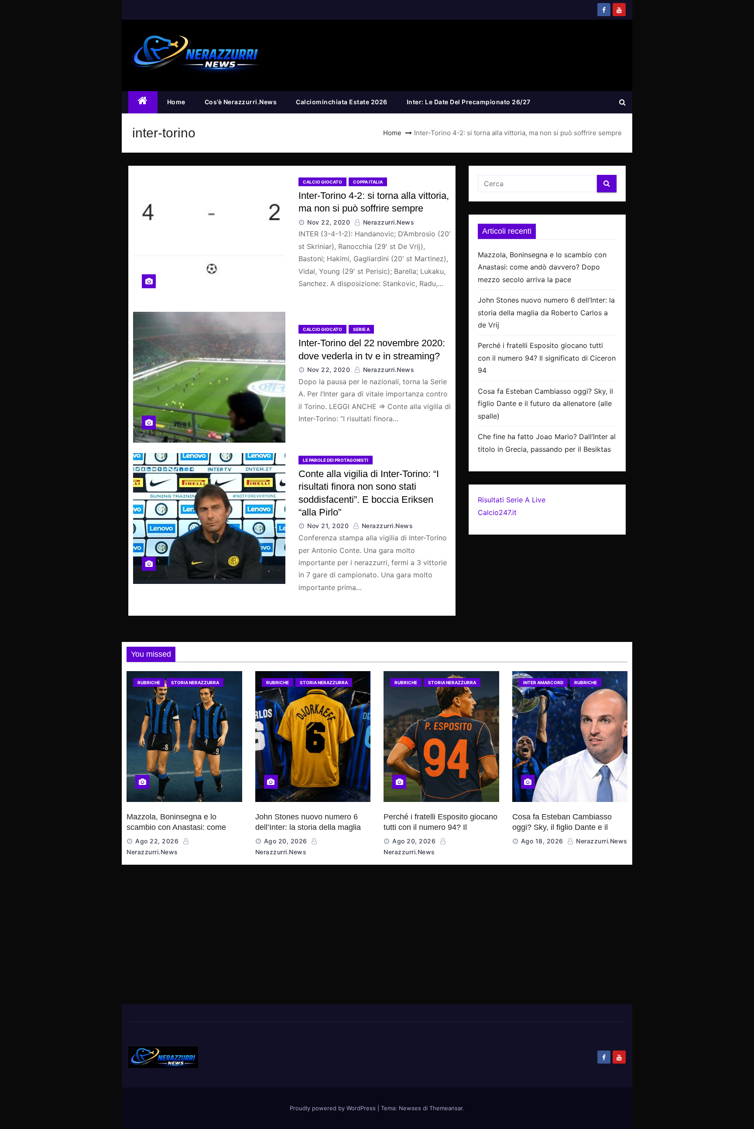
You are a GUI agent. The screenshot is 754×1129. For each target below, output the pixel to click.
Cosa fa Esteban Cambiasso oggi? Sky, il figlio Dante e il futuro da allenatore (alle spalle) (545, 403)
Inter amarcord (543, 682)
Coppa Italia (368, 181)
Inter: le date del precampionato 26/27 (469, 102)
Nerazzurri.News (387, 222)
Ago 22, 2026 (156, 841)
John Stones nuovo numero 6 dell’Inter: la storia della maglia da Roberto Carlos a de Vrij (546, 312)
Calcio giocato (322, 181)
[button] (622, 102)
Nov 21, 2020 (328, 525)
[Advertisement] (377, 939)
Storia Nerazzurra (195, 682)
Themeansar (446, 1108)
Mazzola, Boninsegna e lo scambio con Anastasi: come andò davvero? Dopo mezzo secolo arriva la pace (542, 267)
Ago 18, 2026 (542, 841)
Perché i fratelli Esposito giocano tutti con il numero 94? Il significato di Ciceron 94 (547, 358)
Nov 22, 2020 (328, 222)
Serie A (361, 329)
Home (176, 102)
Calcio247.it (497, 512)
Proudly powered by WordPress (333, 1108)
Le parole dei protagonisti (335, 460)
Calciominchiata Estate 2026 (341, 102)
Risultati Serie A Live (511, 499)
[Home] (143, 102)
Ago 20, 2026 (285, 841)
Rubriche (148, 682)
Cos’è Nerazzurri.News (241, 102)
